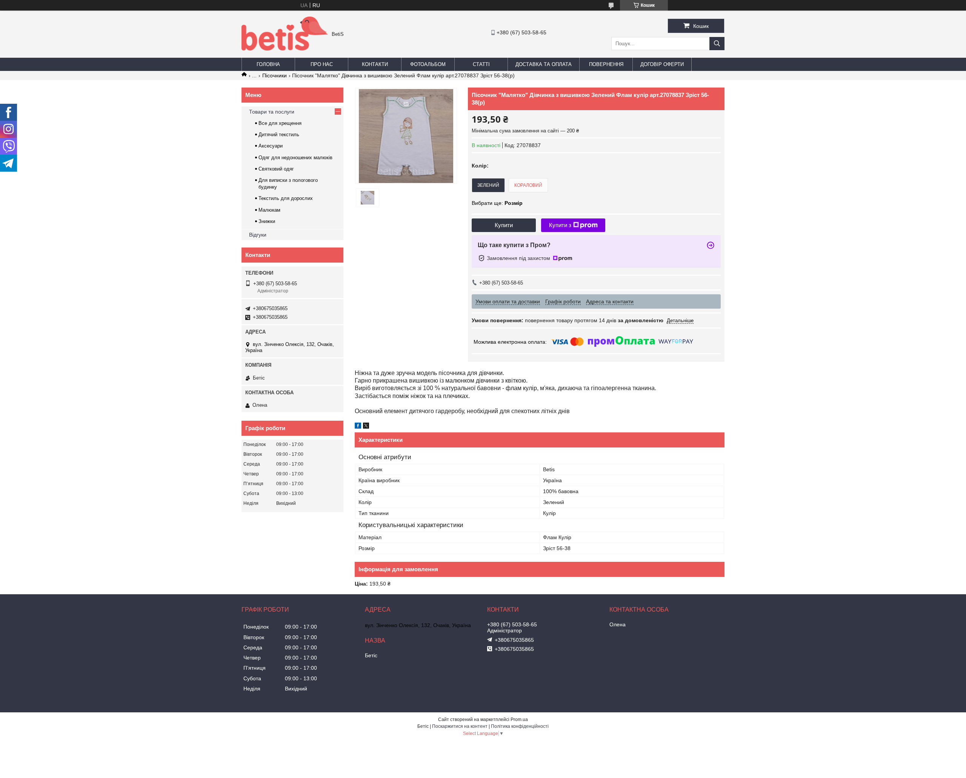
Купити (504, 225)
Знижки (266, 221)
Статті (481, 64)
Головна (268, 64)
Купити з (560, 225)
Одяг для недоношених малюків (295, 157)
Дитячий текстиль (278, 134)
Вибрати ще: (497, 203)
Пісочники (274, 75)
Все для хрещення (279, 123)
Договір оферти (662, 64)
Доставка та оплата (543, 64)
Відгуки (257, 235)
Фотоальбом (428, 64)
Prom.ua (519, 719)
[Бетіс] (285, 49)
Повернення (606, 64)
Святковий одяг (276, 169)
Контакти (375, 64)
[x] (366, 427)
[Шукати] (716, 43)
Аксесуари (270, 146)
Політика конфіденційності (520, 726)
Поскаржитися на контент (460, 726)
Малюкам (269, 210)
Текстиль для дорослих (285, 198)
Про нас (322, 64)
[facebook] (358, 427)
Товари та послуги (271, 112)
